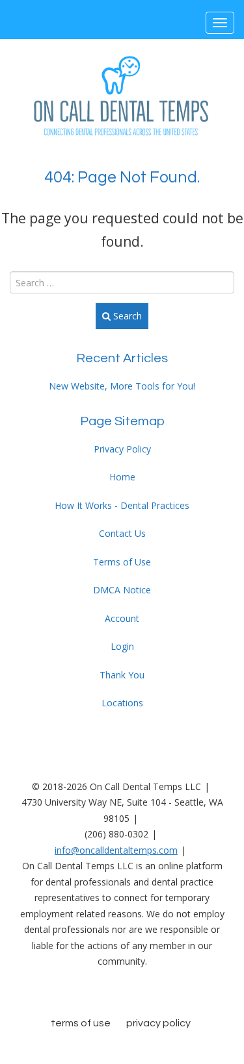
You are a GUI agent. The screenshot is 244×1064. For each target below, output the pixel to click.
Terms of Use (122, 562)
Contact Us (122, 533)
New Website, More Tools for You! (122, 386)
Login (122, 646)
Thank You (122, 675)
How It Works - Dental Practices (122, 505)
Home (122, 477)
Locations (122, 703)
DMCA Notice (122, 590)
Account (122, 618)
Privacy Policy (122, 449)
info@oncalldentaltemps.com (116, 850)
